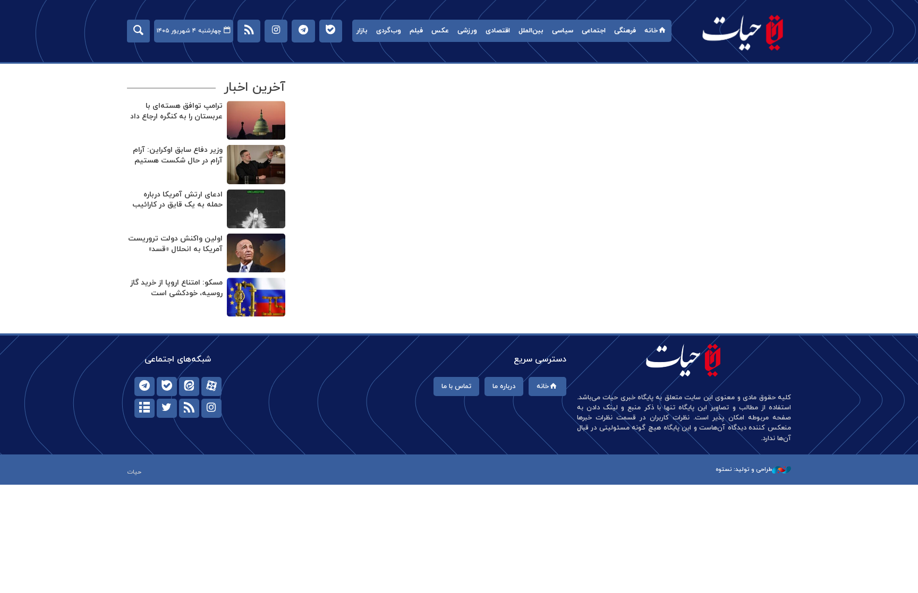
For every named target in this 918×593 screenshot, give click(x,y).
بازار (362, 31)
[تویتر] (167, 408)
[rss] (189, 408)
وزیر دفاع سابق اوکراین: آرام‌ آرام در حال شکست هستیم (178, 155)
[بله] (167, 386)
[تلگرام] (144, 386)
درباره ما (503, 386)
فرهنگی (625, 31)
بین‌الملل (530, 31)
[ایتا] (189, 386)
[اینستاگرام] (211, 408)
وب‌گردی (388, 31)
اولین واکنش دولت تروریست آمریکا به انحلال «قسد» (175, 244)
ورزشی (467, 31)
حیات (743, 32)
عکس (440, 31)
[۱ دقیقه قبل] (256, 164)
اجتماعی (594, 31)
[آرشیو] (144, 408)
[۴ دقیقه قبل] (256, 253)
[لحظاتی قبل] (256, 120)
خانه (651, 31)
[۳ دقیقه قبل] (256, 209)
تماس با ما (456, 386)
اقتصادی (498, 31)
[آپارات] (211, 386)
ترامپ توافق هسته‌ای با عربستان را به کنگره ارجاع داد (176, 111)
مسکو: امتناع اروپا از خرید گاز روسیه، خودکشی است (176, 288)
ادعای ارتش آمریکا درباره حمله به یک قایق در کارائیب (177, 200)
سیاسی (562, 31)
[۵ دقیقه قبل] (256, 297)
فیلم (416, 31)
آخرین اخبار (254, 88)
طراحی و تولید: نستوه (744, 469)
